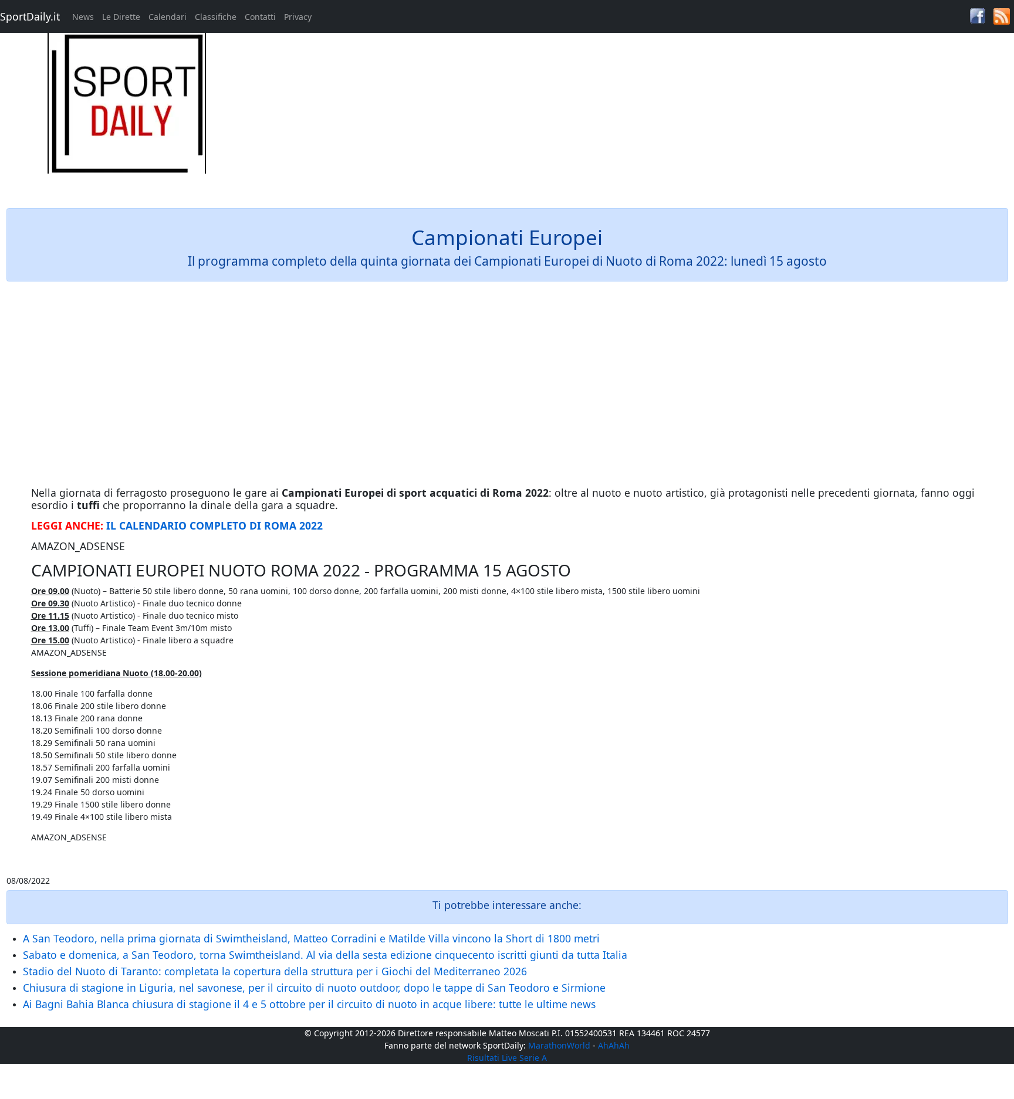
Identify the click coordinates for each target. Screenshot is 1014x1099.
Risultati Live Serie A (507, 1057)
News (83, 16)
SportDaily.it (30, 16)
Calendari (167, 16)
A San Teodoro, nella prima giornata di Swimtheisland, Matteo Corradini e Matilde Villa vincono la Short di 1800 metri (311, 938)
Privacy (298, 16)
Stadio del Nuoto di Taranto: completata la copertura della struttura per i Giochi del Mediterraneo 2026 (275, 971)
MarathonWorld (559, 1045)
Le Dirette (121, 16)
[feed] (1001, 15)
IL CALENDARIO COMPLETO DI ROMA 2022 (214, 525)
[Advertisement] (633, 115)
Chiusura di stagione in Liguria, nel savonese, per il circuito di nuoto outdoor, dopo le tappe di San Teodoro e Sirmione (314, 988)
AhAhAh (614, 1045)
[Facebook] (977, 15)
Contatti (260, 16)
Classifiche (215, 16)
